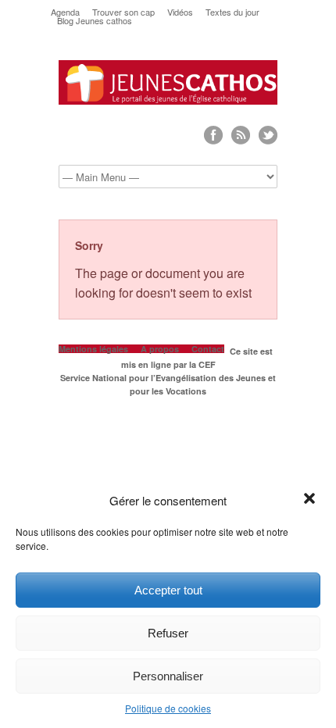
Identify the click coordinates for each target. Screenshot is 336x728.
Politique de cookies (168, 708)
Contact (207, 348)
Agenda (65, 12)
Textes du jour (232, 12)
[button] (311, 500)
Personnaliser (168, 676)
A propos (160, 348)
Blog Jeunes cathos (94, 20)
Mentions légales (93, 348)
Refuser (168, 633)
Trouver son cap (123, 12)
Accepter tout (168, 590)
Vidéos (180, 12)
